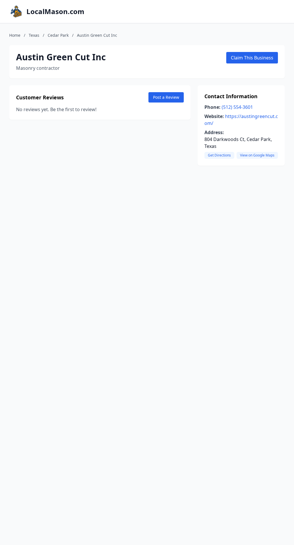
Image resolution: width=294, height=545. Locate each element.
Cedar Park (58, 35)
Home (14, 35)
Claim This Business (252, 58)
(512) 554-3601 (237, 107)
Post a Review (166, 97)
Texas (34, 35)
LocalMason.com (55, 11)
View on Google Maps (257, 155)
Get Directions (219, 155)
